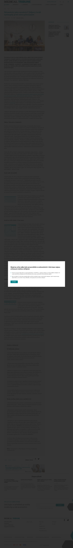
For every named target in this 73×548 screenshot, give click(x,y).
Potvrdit (14, 281)
